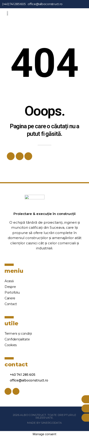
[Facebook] (11, 156)
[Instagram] (82, 4)
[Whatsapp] (20, 156)
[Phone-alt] (28, 156)
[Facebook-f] (78, 4)
